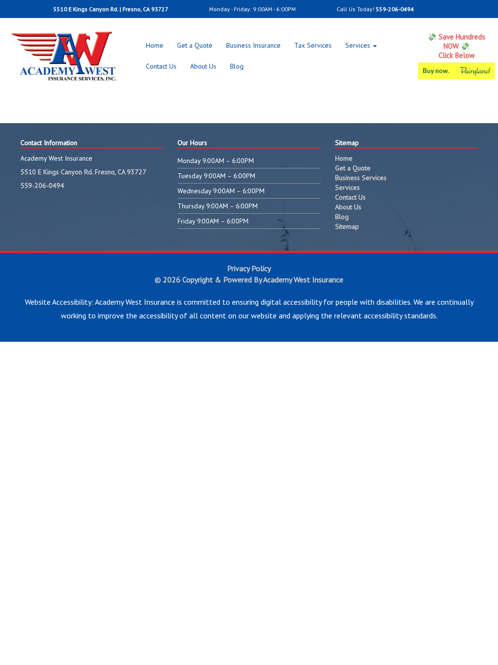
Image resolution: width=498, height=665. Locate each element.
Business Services (361, 177)
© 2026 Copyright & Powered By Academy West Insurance (249, 279)
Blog (237, 66)
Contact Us (161, 66)
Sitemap (347, 226)
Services (358, 45)
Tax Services (313, 45)
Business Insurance (253, 45)
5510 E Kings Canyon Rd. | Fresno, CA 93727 (110, 9)
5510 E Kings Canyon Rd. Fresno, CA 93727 (83, 171)
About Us (203, 66)
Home (154, 45)
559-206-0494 (395, 9)
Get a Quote (195, 45)
